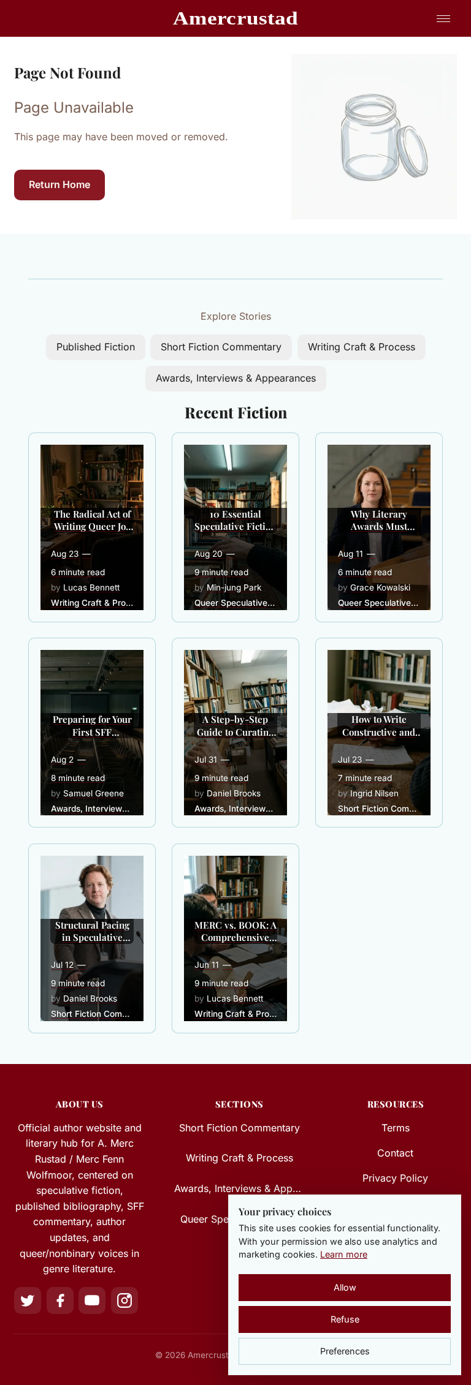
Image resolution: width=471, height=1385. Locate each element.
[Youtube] (91, 1300)
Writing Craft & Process (361, 347)
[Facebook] (60, 1300)
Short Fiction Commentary (221, 347)
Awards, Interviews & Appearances (236, 378)
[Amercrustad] (236, 18)
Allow (345, 1287)
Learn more (343, 1254)
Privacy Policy (395, 1178)
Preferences (345, 1351)
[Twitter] (27, 1300)
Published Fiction (95, 347)
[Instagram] (124, 1300)
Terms (395, 1128)
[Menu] (443, 18)
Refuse (345, 1319)
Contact (395, 1153)
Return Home (59, 184)
